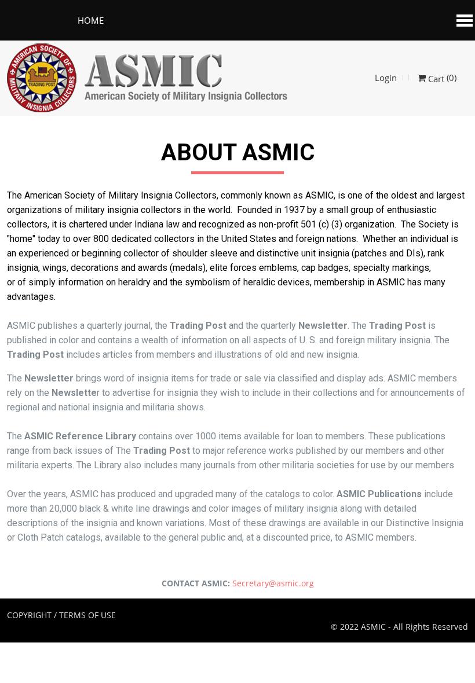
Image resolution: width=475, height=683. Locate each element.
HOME (91, 20)
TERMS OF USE (87, 614)
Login (386, 77)
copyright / (32, 614)
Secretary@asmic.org (273, 583)
